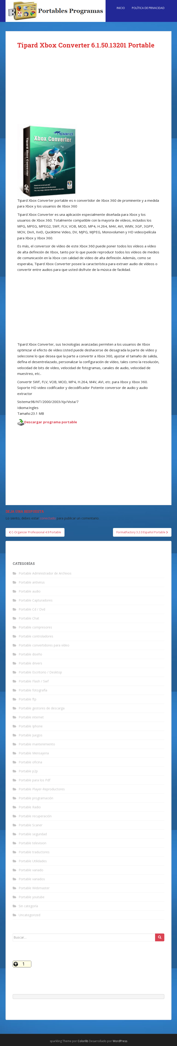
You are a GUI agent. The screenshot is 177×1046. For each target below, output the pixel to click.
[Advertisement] (88, 90)
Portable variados (32, 879)
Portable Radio (30, 807)
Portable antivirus (32, 582)
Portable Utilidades (33, 861)
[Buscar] (159, 937)
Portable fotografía (33, 690)
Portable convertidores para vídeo (44, 645)
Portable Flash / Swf (34, 681)
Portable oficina (30, 762)
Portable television (32, 843)
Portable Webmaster (34, 888)
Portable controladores (36, 636)
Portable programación (36, 798)
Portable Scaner (30, 825)
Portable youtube (31, 897)
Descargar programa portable (50, 422)
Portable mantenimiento (37, 744)
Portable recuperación (35, 816)
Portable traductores (34, 852)
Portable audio (30, 591)
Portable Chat (29, 618)
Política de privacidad (148, 8)
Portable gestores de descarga (42, 708)
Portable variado (31, 870)
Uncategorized (29, 915)
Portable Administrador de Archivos (45, 573)
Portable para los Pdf (34, 780)
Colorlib (83, 1041)
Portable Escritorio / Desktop (40, 672)
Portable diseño (30, 654)
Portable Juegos (30, 735)
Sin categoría (28, 906)
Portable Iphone (31, 726)
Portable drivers (30, 663)
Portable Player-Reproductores (42, 789)
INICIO (121, 8)
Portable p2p (28, 771)
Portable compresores (35, 627)
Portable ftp (27, 699)
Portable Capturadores (36, 600)
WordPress (120, 1041)
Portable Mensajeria (34, 753)
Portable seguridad (33, 834)
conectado (48, 518)
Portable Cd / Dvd (32, 609)
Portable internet (31, 717)
